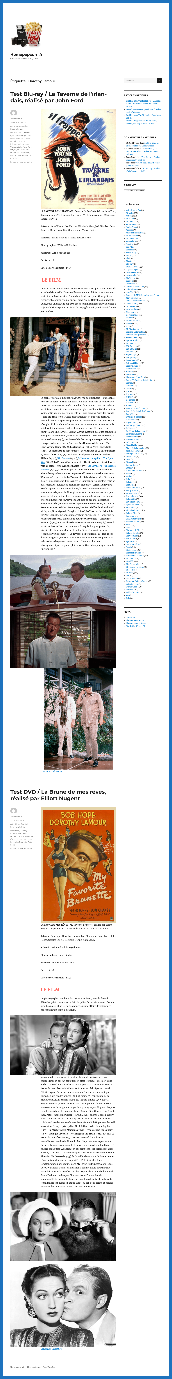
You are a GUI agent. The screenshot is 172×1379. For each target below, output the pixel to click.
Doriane (129, 318)
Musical (129, 462)
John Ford (22, 147)
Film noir (14, 827)
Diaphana (130, 312)
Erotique (129, 343)
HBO (128, 391)
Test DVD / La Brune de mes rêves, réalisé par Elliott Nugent (58, 795)
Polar (128, 479)
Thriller (129, 573)
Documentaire (132, 315)
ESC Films (130, 352)
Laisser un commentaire (21, 162)
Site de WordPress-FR (135, 626)
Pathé (128, 473)
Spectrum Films (133, 544)
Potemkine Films (133, 488)
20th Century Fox (133, 210)
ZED (128, 595)
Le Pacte (129, 428)
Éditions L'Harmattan (135, 332)
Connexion (130, 617)
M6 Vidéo (130, 442)
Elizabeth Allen (17, 144)
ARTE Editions (132, 238)
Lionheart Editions (134, 434)
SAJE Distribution (133, 519)
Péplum (129, 476)
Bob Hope (14, 831)
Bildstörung (131, 253)
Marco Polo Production (136, 448)
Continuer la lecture (51, 771)
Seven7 (129, 527)
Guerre (129, 388)
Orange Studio (132, 465)
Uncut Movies (132, 578)
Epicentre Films (132, 340)
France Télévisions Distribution (139, 380)
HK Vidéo (130, 397)
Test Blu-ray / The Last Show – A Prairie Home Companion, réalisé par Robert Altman (143, 104)
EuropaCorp (131, 357)
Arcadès (129, 230)
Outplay (129, 468)
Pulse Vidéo (131, 499)
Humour (129, 405)
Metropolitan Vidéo (134, 454)
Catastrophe (131, 275)
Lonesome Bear (132, 439)
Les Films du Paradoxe (135, 431)
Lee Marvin (24, 152)
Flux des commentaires (136, 623)
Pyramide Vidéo (132, 505)
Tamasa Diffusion (133, 553)
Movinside (130, 456)
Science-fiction (132, 522)
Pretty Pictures (132, 490)
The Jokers (130, 570)
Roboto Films (131, 513)
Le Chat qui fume (133, 425)
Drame (129, 323)
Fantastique (131, 369)
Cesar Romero (23, 133)
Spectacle (130, 541)
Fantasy (129, 371)
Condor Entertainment (135, 301)
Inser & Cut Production (136, 408)
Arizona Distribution (135, 233)
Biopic (128, 255)
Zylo (128, 598)
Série (128, 524)
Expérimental (132, 360)
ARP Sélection (132, 236)
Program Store (132, 493)
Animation (130, 221)
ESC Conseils (131, 346)
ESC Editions (131, 349)
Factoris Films (132, 366)
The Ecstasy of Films (135, 567)
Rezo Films (130, 507)
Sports (129, 547)
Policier (22, 827)
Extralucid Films (133, 363)
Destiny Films (132, 309)
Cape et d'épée (132, 270)
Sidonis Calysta (17, 129)
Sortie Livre (131, 539)
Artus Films (15, 824)
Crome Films (131, 306)
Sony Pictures (132, 536)
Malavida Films (132, 445)
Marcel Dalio (15, 155)
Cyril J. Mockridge (18, 135)
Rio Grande (63, 458)
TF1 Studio (130, 558)
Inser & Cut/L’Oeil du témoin (138, 411)
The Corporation (133, 564)
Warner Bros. (131, 587)
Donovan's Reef (23, 138)
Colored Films (132, 289)
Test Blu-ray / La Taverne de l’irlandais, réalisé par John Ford (58, 97)
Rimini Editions (132, 510)
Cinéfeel (129, 281)
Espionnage (131, 354)
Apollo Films (131, 227)
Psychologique (132, 496)
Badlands (130, 250)
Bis (127, 258)
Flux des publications (135, 620)
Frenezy (129, 383)
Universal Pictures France (137, 581)
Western (129, 590)
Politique (130, 485)
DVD (20, 833)
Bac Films (130, 247)
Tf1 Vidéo (130, 561)
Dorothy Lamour (17, 141)
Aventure (14, 126)
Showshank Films (133, 530)
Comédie (23, 126)
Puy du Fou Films (133, 502)
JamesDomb (16, 118)
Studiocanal (131, 550)
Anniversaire (131, 224)
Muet (128, 459)
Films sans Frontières (135, 377)
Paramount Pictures (134, 471)
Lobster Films (132, 437)
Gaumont (130, 386)
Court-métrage (132, 304)
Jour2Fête (130, 414)
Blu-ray (13, 133)
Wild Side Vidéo (132, 592)
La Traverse (131, 420)
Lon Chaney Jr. (22, 839)
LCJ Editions (131, 422)
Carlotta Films (132, 272)
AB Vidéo (130, 213)
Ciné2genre (131, 278)
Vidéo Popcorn (132, 584)
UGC (128, 575)
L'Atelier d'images (134, 417)
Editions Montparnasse (136, 335)
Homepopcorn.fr (26, 54)
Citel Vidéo (130, 284)
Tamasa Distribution (135, 556)
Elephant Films (132, 337)
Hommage (130, 400)
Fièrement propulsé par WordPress (42, 1367)
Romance (130, 516)
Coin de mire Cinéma (135, 287)
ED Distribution (132, 329)
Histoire (129, 394)
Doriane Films (132, 320)
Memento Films (133, 451)
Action (129, 216)
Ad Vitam (130, 219)
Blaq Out (129, 261)
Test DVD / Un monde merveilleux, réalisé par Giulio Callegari (142, 151)
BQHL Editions (132, 267)
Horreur (129, 403)
